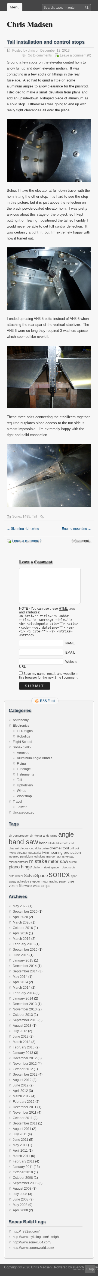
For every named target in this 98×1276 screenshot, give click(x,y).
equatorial (34, 852)
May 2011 (20, 1145)
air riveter (36, 835)
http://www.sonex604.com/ (32, 1242)
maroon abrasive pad (60, 856)
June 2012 (21, 1085)
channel (14, 848)
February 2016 (24, 944)
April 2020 (20, 917)
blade (52, 843)
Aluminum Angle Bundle (35, 758)
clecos (24, 848)
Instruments (25, 774)
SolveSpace (36, 875)
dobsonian (42, 848)
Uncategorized (24, 812)
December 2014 (25, 966)
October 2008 (23, 1178)
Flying (21, 763)
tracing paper (58, 881)
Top (91, 1269)
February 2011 (23, 1161)
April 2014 (20, 982)
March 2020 (21, 922)
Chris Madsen (30, 24)
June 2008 (21, 1199)
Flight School (22, 742)
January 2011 (23, 1167)
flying (45, 852)
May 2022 (20, 906)
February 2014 (24, 993)
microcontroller (18, 862)
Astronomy (21, 720)
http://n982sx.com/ (26, 1231)
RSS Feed (47, 701)
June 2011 (20, 1140)
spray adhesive (19, 881)
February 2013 (24, 1047)
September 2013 (25, 1020)
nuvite (73, 862)
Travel (17, 802)
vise (71, 881)
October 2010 (23, 1172)
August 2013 (22, 1026)
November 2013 (25, 1009)
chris (31, 50)
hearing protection (65, 852)
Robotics (23, 736)
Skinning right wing (23, 529)
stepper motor (39, 881)
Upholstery (25, 785)
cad (71, 843)
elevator (22, 852)
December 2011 (24, 1107)
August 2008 (22, 1188)
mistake (38, 861)
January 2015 (23, 960)
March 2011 (21, 1156)
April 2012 (20, 1091)
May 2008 (20, 1205)
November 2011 (24, 1112)
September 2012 (25, 1074)
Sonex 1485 (21, 516)
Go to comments (40, 55)
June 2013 (21, 1036)
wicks (28, 885)
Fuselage (24, 769)
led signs (39, 856)
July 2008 (20, 1194)
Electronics (21, 725)
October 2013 (23, 1015)
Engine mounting (76, 529)
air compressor (19, 835)
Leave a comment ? (26, 541)
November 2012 (25, 1064)
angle (66, 834)
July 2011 (20, 1134)
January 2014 (23, 998)
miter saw (58, 861)
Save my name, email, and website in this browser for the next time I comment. (48, 675)
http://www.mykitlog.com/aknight (36, 1237)
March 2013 (21, 1042)
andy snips (50, 835)
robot (64, 867)
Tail (34, 516)
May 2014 (20, 977)
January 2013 (23, 1053)
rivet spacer (52, 867)
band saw (23, 842)
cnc (31, 848)
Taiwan (22, 807)
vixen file (16, 885)
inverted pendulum (21, 856)
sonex (59, 874)
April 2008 (20, 1210)
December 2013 (25, 1004)
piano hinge (20, 866)
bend (43, 843)
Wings (21, 791)
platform (38, 867)
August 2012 (22, 1080)
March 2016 (21, 939)
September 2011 (25, 1123)
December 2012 (25, 1058)
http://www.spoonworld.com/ (33, 1248)
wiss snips (41, 885)
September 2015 (25, 950)
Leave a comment (73, 55)
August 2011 (22, 1129)
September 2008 (25, 1183)
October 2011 (23, 1118)
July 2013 (20, 1031)
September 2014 (25, 971)
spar (74, 876)
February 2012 (24, 1102)
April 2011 (20, 1150)
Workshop (24, 796)
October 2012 (23, 1069)
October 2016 (23, 928)
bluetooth (62, 843)
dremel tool (59, 848)
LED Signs (25, 731)
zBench (78, 1267)
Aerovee (23, 753)
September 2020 (25, 911)
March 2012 (21, 1096)
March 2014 (21, 988)
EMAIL (70, 652)
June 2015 (21, 955)
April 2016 (20, 933)
